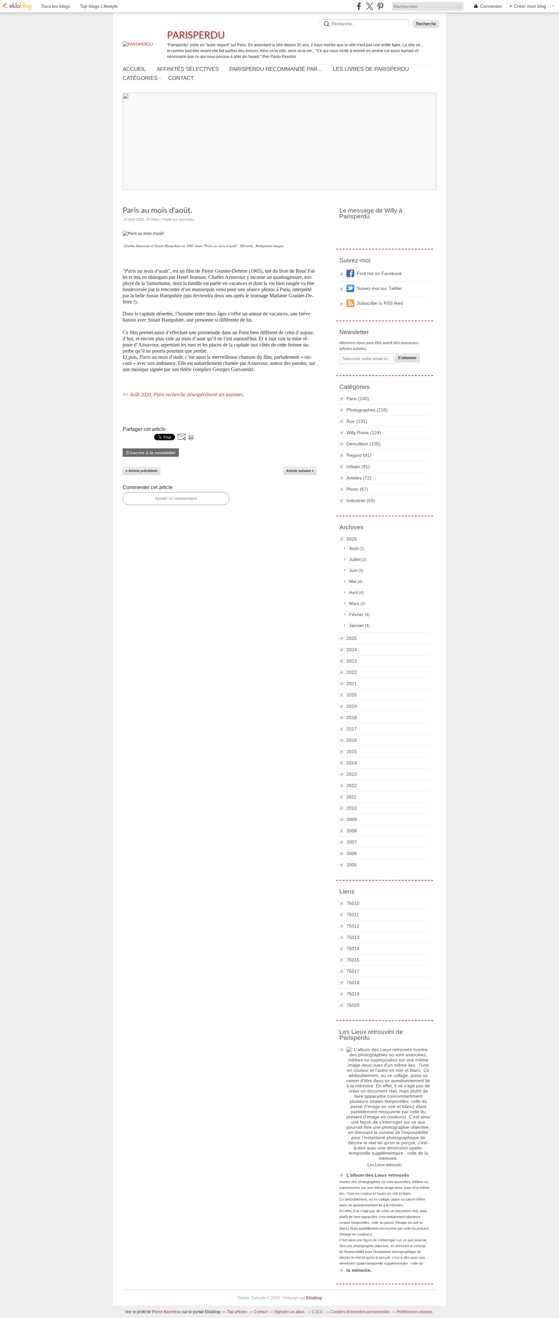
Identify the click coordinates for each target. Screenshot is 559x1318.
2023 (351, 661)
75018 (352, 982)
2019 (351, 706)
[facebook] (359, 6)
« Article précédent (142, 471)
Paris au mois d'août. (157, 210)
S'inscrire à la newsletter (151, 452)
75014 (352, 948)
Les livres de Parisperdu (371, 69)
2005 (351, 864)
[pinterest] (380, 6)
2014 (351, 762)
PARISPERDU (196, 35)
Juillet (355, 559)
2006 (351, 853)
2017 (351, 728)
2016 (351, 740)
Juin (353, 570)
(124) (363, 432)
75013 (352, 937)
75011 (352, 914)
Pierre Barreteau (166, 1312)
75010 (352, 903)
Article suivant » (300, 471)
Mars (354, 603)
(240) (357, 398)
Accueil (134, 69)
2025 (351, 638)
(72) (358, 477)
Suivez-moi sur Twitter (379, 288)
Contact (181, 78)
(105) (363, 443)
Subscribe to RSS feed (380, 303)
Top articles (237, 1312)
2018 (351, 717)
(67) (357, 489)
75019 (352, 993)
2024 (351, 649)
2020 (351, 694)
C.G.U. (318, 1312)
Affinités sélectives (188, 69)
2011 (351, 796)
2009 (351, 819)
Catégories (140, 78)
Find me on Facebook (379, 273)
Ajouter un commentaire (176, 498)
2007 (351, 842)
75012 (352, 925)
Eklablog (314, 1298)
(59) (360, 500)
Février (356, 614)
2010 (351, 808)
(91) (358, 455)
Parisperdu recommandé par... (275, 69)
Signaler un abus (289, 1312)
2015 (351, 751)
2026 (351, 539)
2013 (351, 774)
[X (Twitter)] (370, 6)
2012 (351, 785)
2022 (351, 672)
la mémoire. (359, 1270)
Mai (352, 581)
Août (353, 548)
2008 (351, 830)
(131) (356, 421)
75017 (352, 971)
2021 (351, 683)
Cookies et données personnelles (360, 1312)
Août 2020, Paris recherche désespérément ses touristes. (187, 394)
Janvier (356, 625)
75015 (352, 959)
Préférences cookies (415, 1312)
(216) (367, 409)
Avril (353, 592)
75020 (352, 1005)
